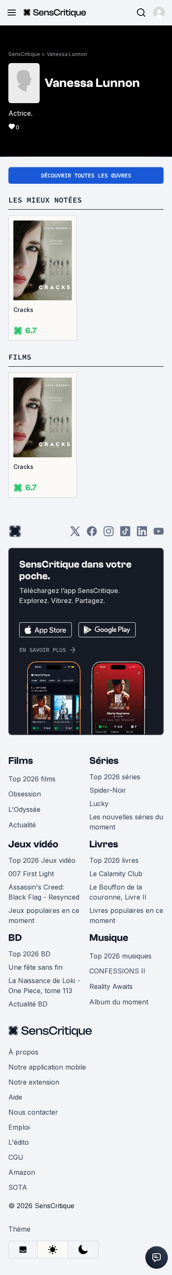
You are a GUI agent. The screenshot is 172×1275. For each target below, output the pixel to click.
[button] (159, 12)
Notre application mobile (47, 1067)
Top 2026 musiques (120, 956)
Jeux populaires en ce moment (43, 915)
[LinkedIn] (142, 533)
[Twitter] (75, 533)
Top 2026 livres (114, 860)
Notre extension (33, 1082)
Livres (103, 844)
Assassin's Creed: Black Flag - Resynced (43, 892)
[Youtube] (159, 533)
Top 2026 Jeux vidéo (42, 860)
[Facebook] (92, 533)
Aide (15, 1097)
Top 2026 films (32, 779)
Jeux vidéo (33, 844)
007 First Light (31, 873)
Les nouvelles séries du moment (126, 822)
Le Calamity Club (115, 873)
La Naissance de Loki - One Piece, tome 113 (44, 985)
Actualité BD (28, 1004)
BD (15, 937)
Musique (108, 937)
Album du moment (118, 1002)
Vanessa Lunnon (67, 54)
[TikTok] (125, 533)
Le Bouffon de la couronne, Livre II (118, 892)
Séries (104, 760)
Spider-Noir (107, 790)
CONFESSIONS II (117, 971)
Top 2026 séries (114, 777)
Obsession (24, 794)
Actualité (22, 825)
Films (20, 760)
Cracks (23, 309)
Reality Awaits (111, 986)
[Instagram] (109, 533)
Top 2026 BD (29, 954)
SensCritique (24, 54)
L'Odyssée (24, 809)
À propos (23, 1052)
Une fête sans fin (35, 967)
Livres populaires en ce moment (126, 915)
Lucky (99, 803)
